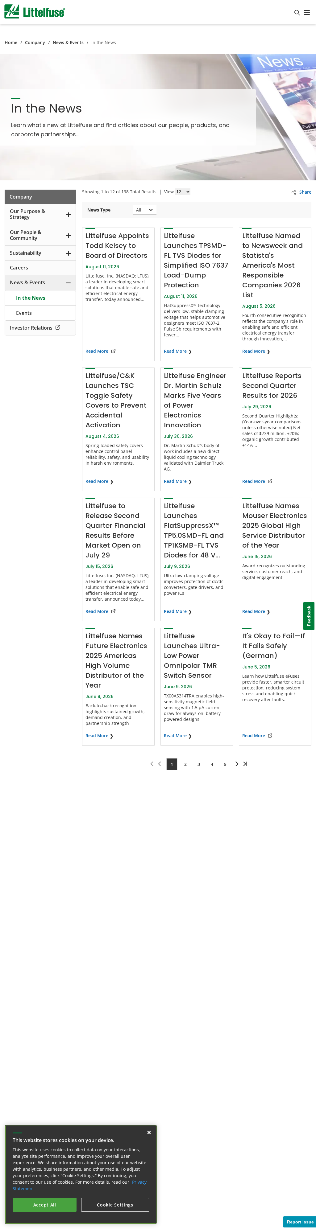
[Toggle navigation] (308, 12)
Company (35, 42)
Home (11, 42)
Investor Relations (31, 327)
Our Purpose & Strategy (27, 214)
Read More (96, 351)
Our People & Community (25, 235)
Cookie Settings (115, 1205)
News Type (98, 210)
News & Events (68, 42)
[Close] (149, 1132)
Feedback (308, 616)
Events (24, 313)
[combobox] (136, 210)
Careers (19, 267)
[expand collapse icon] (68, 214)
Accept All (44, 1205)
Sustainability (25, 252)
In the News (30, 297)
